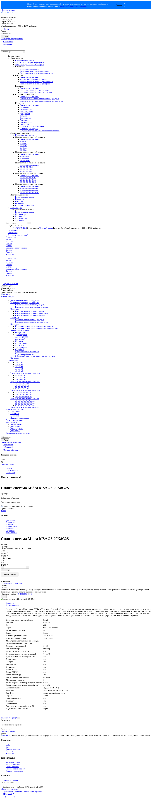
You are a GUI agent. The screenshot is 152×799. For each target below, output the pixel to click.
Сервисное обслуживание (16, 248)
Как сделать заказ (13, 762)
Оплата (9, 244)
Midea (3, 511)
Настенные (10, 473)
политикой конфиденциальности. (73, 6)
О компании (11, 237)
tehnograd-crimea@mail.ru (11, 789)
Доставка (9, 241)
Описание (10, 603)
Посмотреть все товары (24, 60)
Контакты (10, 254)
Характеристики (12, 605)
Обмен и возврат (12, 767)
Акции (8, 239)
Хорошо (119, 5)
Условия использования (15, 769)
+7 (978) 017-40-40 (19, 228)
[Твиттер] (3, 482)
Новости (9, 751)
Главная (9, 468)
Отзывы (9, 252)
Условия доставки (13, 765)
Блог (8, 747)
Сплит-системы (12, 470)
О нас (8, 745)
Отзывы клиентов (13, 749)
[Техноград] (6, 735)
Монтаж (9, 246)
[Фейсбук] (1, 482)
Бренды (9, 250)
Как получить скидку (14, 771)
